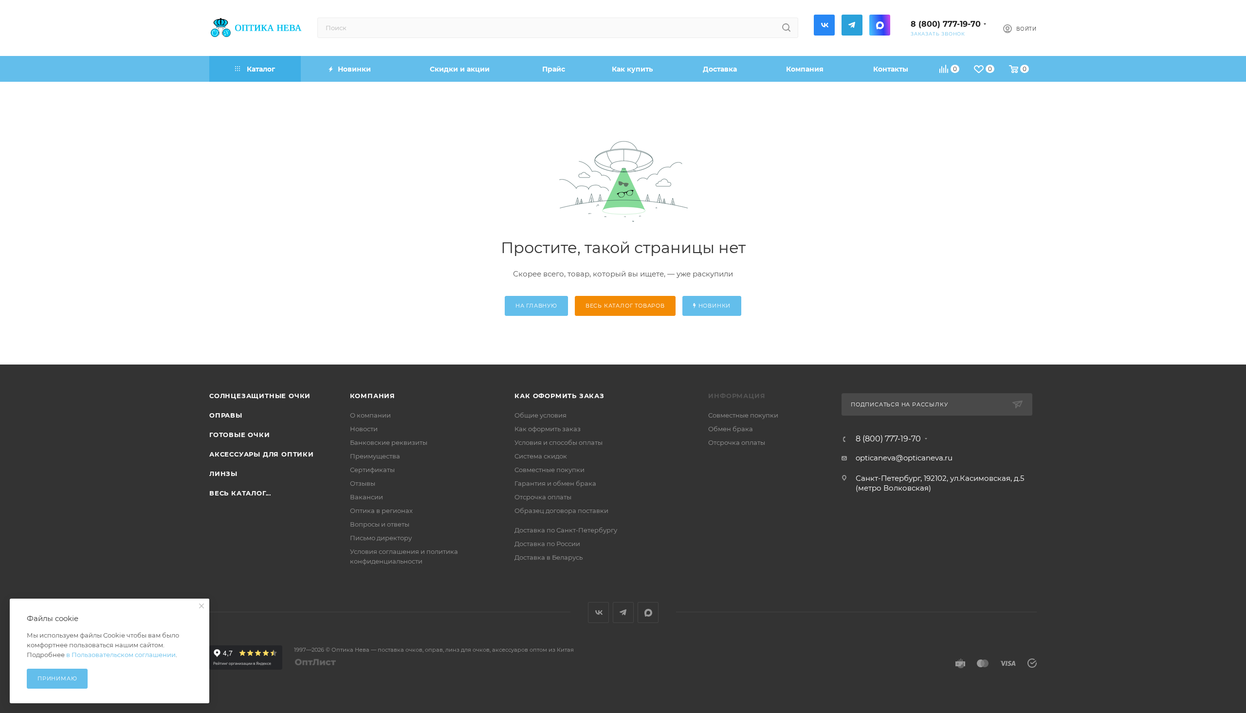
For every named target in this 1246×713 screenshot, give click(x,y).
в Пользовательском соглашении (121, 654)
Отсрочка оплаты (542, 497)
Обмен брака (730, 429)
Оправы (225, 415)
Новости (364, 429)
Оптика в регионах (381, 510)
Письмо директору (381, 538)
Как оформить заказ (559, 396)
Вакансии (366, 497)
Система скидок (540, 456)
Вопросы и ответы (379, 524)
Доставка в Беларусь (548, 557)
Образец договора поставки (561, 510)
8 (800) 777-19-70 (946, 24)
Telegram (852, 25)
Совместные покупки (549, 470)
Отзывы (362, 483)
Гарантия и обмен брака (555, 483)
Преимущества (375, 456)
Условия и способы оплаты (558, 442)
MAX (879, 25)
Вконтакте (824, 25)
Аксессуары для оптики (261, 454)
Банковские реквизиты (388, 442)
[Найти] (786, 28)
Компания (372, 396)
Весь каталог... (240, 493)
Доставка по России (547, 544)
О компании (370, 415)
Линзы (223, 473)
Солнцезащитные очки (260, 396)
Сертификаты (372, 470)
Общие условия (540, 415)
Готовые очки (239, 435)
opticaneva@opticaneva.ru (904, 457)
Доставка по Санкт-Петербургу (565, 530)
